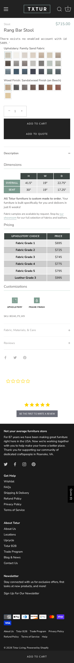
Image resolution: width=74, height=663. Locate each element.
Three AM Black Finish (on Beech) (16, 87)
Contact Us (11, 563)
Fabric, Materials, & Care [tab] (20, 330)
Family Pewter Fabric (16, 63)
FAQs (7, 487)
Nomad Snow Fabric (16, 55)
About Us (10, 529)
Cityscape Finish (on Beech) (25, 87)
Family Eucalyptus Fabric (50, 71)
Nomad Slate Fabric (41, 63)
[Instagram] (24, 464)
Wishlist (9, 481)
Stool (7, 24)
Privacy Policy (12, 504)
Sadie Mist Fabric (58, 63)
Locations (10, 534)
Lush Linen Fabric (25, 63)
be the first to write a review (37, 413)
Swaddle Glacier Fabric (50, 63)
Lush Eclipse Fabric (33, 71)
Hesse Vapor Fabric (8, 71)
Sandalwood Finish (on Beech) (8, 87)
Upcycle (9, 540)
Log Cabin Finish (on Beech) (50, 87)
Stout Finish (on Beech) (33, 87)
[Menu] (6, 9)
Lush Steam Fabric (25, 55)
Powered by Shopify (38, 647)
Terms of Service (14, 510)
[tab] (37, 242)
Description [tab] (11, 153)
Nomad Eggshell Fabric (33, 55)
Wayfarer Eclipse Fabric (41, 71)
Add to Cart (37, 656)
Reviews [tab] (9, 343)
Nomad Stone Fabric (33, 63)
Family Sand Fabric (8, 55)
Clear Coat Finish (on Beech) (8, 95)
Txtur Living (19, 647)
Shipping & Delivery (16, 493)
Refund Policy (12, 498)
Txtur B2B (10, 546)
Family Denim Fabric (25, 71)
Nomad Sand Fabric (50, 55)
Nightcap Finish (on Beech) (41, 87)
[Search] (59, 10)
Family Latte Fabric (58, 55)
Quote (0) (71, 494)
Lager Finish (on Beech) (58, 87)
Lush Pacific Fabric (58, 71)
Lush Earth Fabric (8, 63)
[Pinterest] (33, 464)
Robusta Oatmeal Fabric (41, 55)
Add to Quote (37, 134)
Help (44, 636)
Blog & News (12, 557)
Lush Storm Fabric (16, 71)
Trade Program (13, 552)
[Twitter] (6, 464)
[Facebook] (15, 464)
